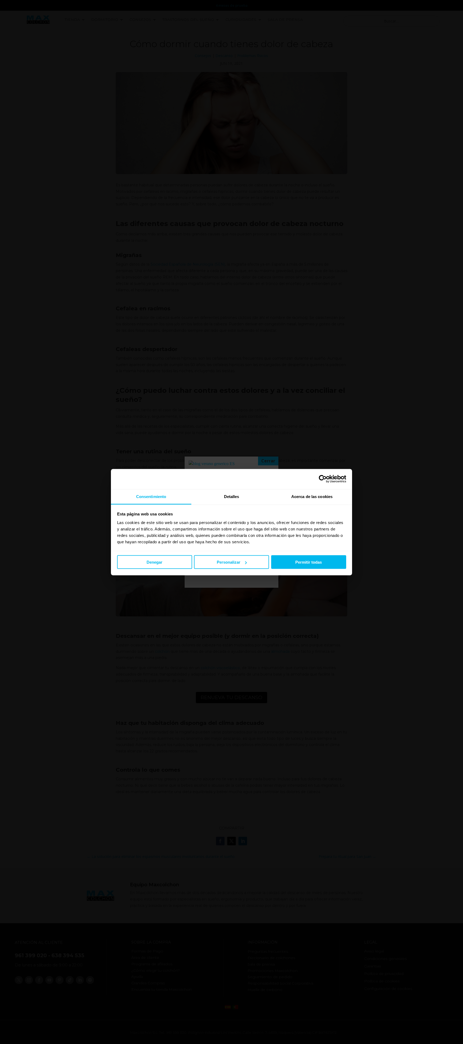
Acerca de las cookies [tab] (312, 496)
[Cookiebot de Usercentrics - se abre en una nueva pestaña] (322, 479)
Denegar (154, 562)
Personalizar (228, 562)
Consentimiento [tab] (151, 496)
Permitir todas (308, 562)
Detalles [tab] (231, 496)
